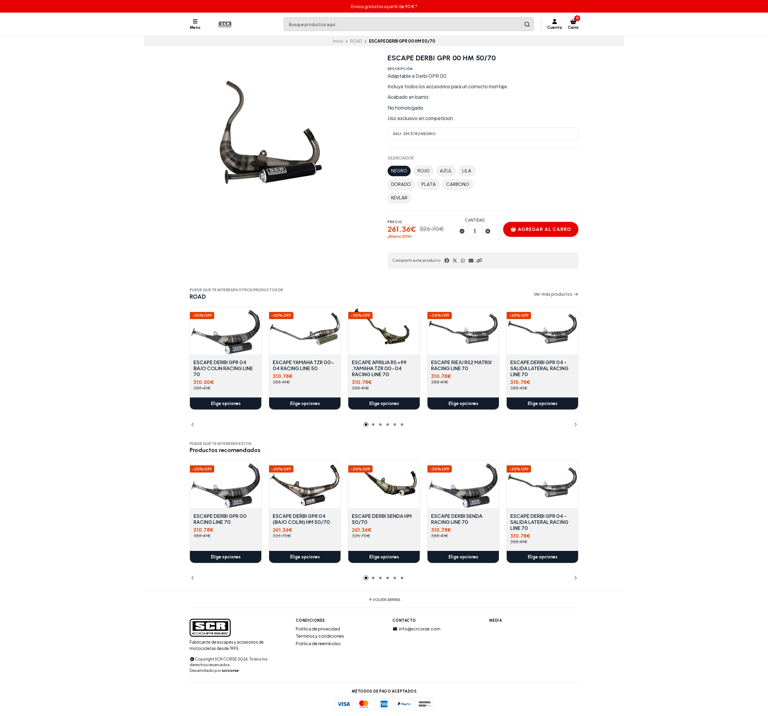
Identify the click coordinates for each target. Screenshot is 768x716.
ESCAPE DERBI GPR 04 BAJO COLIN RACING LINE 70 (223, 368)
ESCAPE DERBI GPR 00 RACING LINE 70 (220, 519)
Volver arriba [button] (386, 600)
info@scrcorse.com (419, 629)
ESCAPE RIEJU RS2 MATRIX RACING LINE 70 (461, 365)
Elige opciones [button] (226, 403)
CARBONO (457, 184)
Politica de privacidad (318, 629)
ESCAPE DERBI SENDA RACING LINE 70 (456, 519)
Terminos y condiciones (320, 636)
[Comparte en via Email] (471, 260)
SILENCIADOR (401, 158)
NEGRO (399, 171)
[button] (479, 260)
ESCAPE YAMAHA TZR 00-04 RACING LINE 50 (303, 365)
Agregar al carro (543, 229)
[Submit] (527, 24)
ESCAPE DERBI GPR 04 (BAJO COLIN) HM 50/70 (301, 519)
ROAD (356, 41)
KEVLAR (399, 198)
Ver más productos (553, 294)
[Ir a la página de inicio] (226, 24)
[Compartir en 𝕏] (455, 260)
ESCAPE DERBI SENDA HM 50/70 (382, 519)
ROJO (424, 171)
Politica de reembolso (318, 643)
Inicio (338, 41)
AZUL (446, 171)
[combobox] (409, 24)
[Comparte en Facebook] (447, 260)
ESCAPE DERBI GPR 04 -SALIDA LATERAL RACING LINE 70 (539, 368)
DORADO (401, 184)
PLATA (429, 184)
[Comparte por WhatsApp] (463, 260)
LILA (466, 171)
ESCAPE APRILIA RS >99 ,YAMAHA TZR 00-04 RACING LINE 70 (379, 368)
